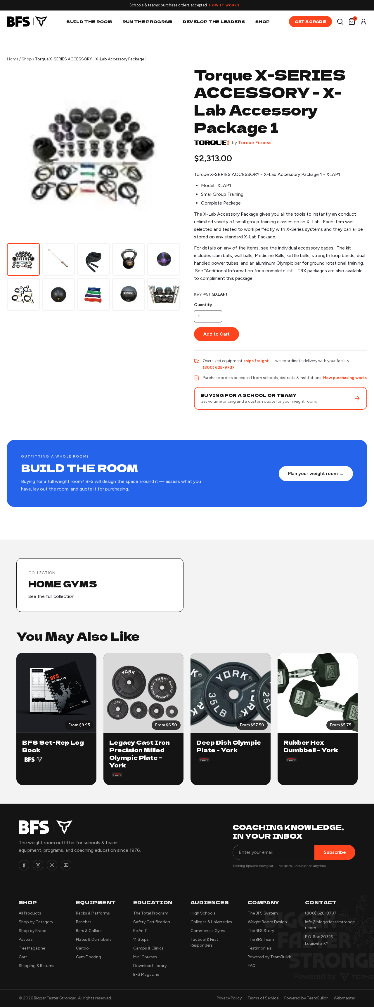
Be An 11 (140, 930)
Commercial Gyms (208, 930)
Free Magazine (32, 948)
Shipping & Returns (36, 965)
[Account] (363, 21)
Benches (83, 921)
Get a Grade (310, 21)
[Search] (340, 21)
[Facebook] (24, 865)
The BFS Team (261, 939)
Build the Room (89, 21)
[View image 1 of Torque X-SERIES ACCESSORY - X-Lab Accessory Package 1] (23, 259)
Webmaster (344, 998)
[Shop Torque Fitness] (211, 142)
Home (12, 59)
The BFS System (263, 913)
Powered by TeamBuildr (269, 956)
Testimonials (260, 948)
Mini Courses (145, 956)
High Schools (203, 913)
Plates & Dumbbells (94, 939)
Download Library (150, 965)
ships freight (256, 360)
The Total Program (150, 913)
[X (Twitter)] (52, 865)
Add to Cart (216, 334)
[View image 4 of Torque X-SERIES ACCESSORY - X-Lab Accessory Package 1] (128, 259)
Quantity (203, 304)
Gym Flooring (88, 956)
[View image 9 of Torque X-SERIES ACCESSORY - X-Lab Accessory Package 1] (128, 294)
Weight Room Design (267, 921)
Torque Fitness (254, 142)
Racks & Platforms (93, 913)
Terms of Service (262, 998)
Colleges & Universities (211, 921)
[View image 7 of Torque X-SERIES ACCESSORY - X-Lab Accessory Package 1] (58, 294)
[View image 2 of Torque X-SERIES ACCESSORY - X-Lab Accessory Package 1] (58, 259)
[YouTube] (66, 865)
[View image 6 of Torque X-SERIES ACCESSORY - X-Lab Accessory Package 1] (23, 294)
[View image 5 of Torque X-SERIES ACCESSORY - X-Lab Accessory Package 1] (163, 259)
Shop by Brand (32, 930)
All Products (30, 913)
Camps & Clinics (148, 948)
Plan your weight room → (316, 473)
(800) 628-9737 (219, 367)
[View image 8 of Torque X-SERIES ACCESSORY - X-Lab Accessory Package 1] (93, 294)
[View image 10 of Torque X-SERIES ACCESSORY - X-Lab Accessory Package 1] (163, 294)
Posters (26, 939)
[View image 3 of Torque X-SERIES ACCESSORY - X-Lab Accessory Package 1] (93, 259)
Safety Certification (151, 921)
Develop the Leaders (214, 21)
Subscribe (335, 852)
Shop (262, 21)
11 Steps (141, 939)
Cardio (82, 948)
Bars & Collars (89, 930)
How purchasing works (345, 377)
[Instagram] (38, 865)
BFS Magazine (146, 974)
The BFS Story (261, 930)
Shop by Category (36, 921)
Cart (23, 956)
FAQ (252, 965)
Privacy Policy (229, 998)
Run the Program (147, 21)
